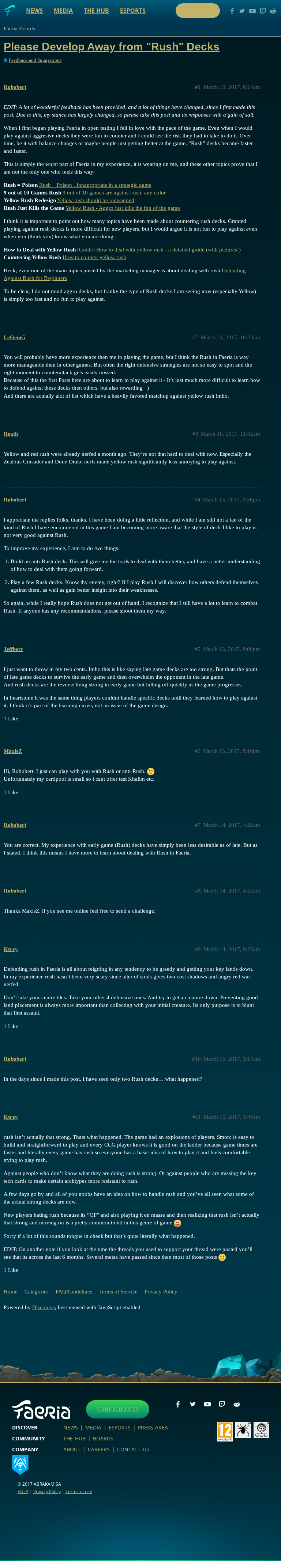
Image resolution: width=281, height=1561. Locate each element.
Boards (103, 1438)
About (71, 1449)
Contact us (133, 1449)
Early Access (117, 1409)
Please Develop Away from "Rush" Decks (112, 47)
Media (63, 11)
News (34, 11)
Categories (37, 1292)
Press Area (153, 1427)
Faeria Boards (19, 28)
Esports (133, 11)
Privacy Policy (161, 1292)
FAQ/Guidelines (74, 1292)
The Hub (96, 11)
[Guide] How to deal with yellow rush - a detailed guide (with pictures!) (159, 250)
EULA (23, 1491)
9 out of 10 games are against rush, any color (114, 193)
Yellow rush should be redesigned (95, 200)
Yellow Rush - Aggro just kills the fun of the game (122, 208)
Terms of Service (118, 1292)
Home (11, 1292)
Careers (99, 1449)
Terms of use (78, 1491)
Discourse (43, 1307)
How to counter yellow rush (94, 257)
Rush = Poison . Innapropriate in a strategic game (95, 185)
